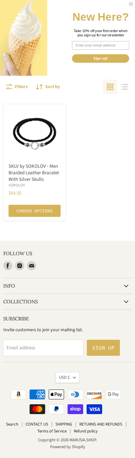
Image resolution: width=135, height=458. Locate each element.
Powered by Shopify (67, 447)
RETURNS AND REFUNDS (100, 424)
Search (12, 424)
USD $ (64, 377)
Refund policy (86, 431)
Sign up (103, 347)
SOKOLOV (17, 185)
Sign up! (100, 58)
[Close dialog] (131, 4)
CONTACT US (37, 424)
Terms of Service (52, 431)
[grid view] (110, 87)
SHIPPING (63, 424)
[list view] (124, 87)
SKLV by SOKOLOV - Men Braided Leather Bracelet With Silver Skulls (34, 172)
